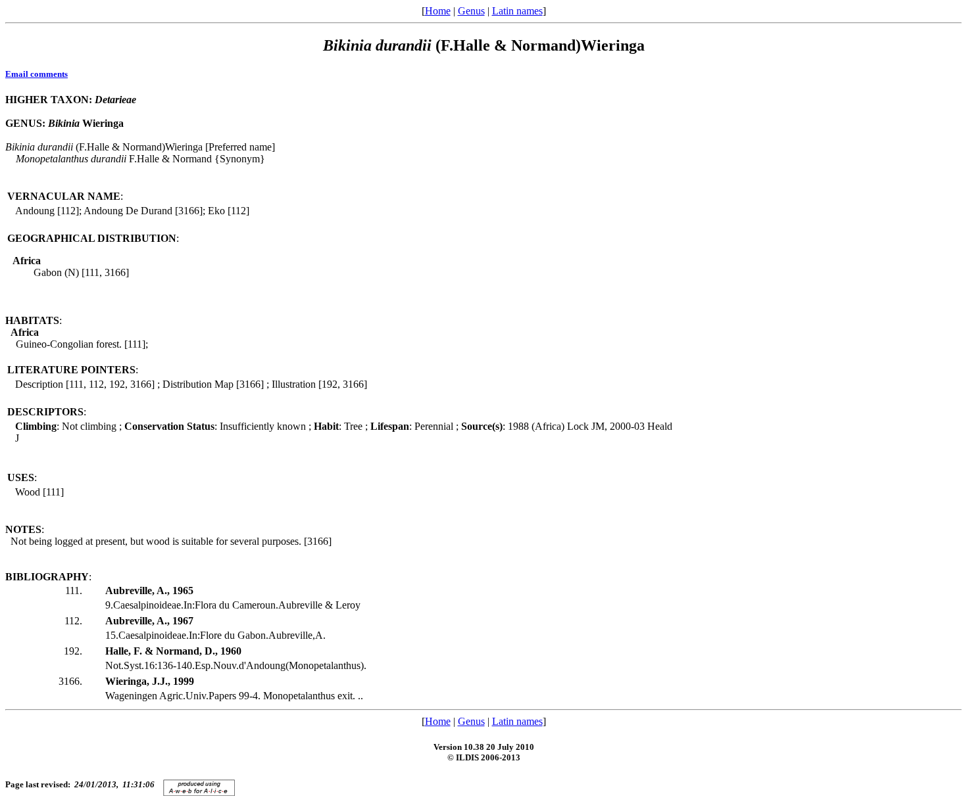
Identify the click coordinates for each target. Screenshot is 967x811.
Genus (471, 10)
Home (438, 10)
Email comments (36, 74)
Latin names (517, 10)
